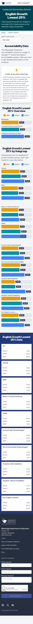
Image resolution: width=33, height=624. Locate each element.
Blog (2, 552)
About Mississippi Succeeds (10, 549)
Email (6, 569)
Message (7, 575)
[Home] (6, 3)
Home (3, 33)
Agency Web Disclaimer (9, 545)
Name (6, 562)
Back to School (13, 33)
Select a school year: (7, 36)
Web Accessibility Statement (10, 542)
